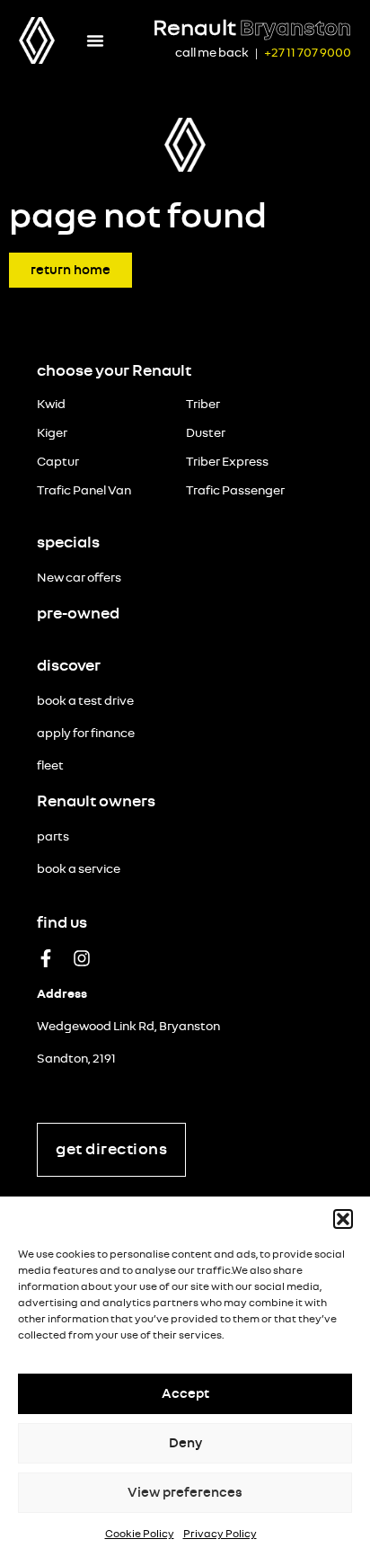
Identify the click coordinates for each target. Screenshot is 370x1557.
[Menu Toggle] (95, 40)
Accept (185, 1394)
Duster (205, 433)
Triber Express (227, 462)
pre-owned (78, 614)
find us (62, 923)
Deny (185, 1443)
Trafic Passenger (235, 491)
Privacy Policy (220, 1533)
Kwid (51, 404)
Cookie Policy (139, 1533)
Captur (58, 462)
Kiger (52, 433)
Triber (203, 404)
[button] (343, 1219)
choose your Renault (114, 371)
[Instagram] (82, 958)
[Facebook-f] (46, 958)
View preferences (185, 1492)
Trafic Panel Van (84, 491)
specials (68, 543)
